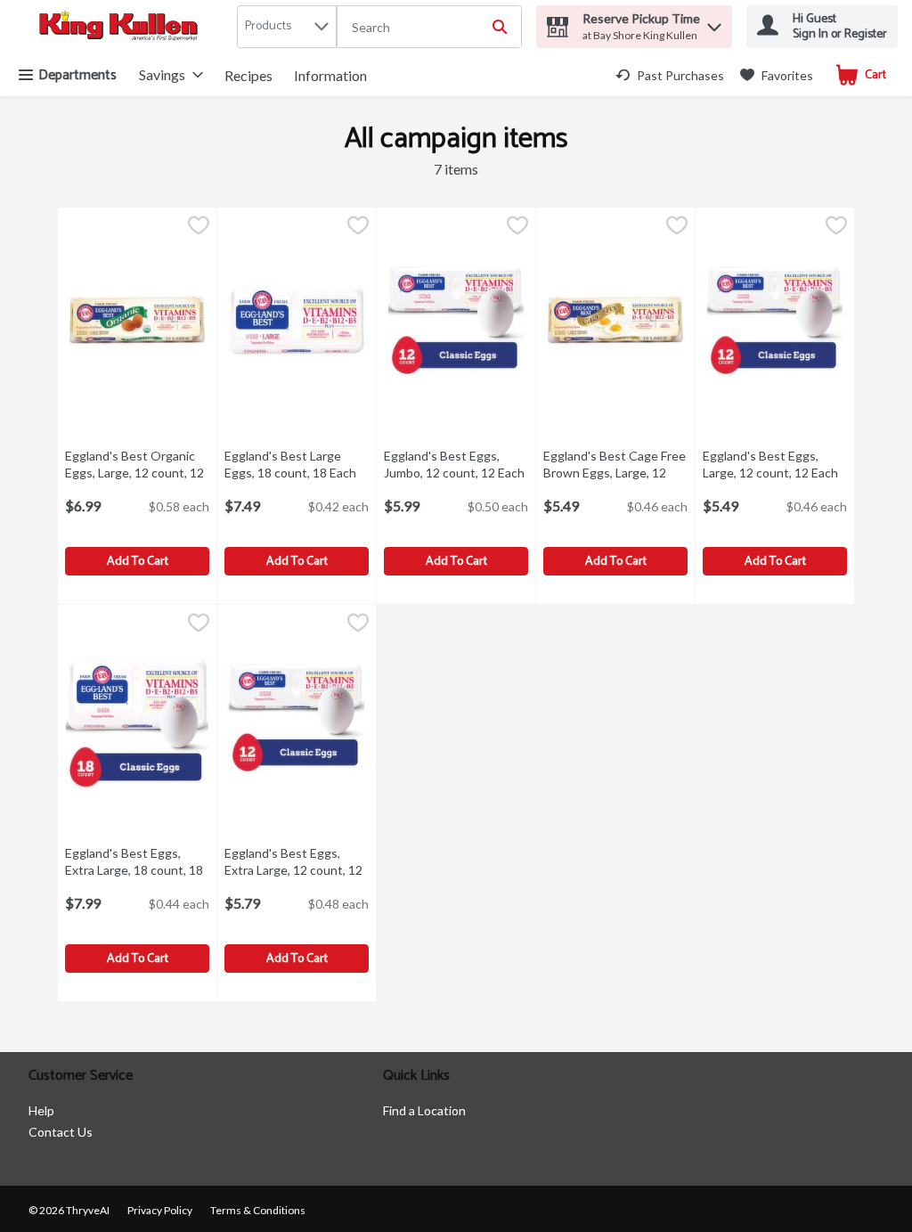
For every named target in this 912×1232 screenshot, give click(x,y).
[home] (122, 27)
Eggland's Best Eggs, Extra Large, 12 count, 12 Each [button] (296, 869)
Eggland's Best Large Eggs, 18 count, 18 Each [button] (296, 464)
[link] (669, 75)
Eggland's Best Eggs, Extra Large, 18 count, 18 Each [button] (137, 869)
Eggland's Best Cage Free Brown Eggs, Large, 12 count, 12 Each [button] (615, 472)
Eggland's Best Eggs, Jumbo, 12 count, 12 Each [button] (456, 464)
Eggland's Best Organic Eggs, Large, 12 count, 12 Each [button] (137, 472)
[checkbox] (198, 228)
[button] (714, 22)
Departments (77, 75)
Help (41, 1110)
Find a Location (424, 1110)
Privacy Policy (159, 1210)
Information (330, 75)
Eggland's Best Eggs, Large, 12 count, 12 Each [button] (775, 464)
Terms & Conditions (257, 1210)
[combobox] (429, 27)
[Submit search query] (499, 26)
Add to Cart (137, 561)
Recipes (248, 75)
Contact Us (60, 1131)
